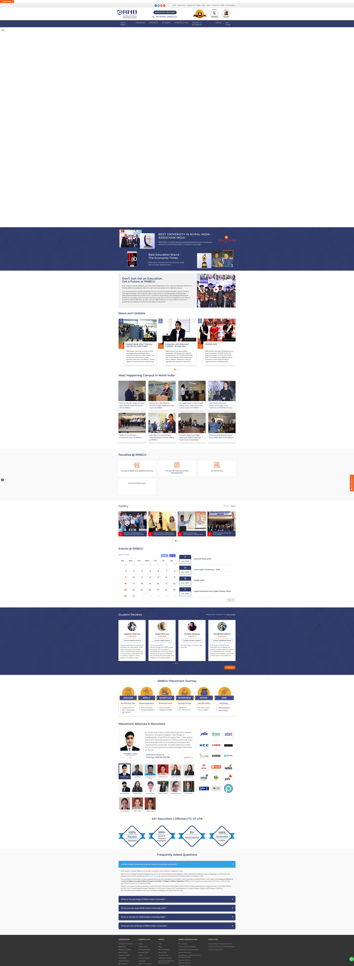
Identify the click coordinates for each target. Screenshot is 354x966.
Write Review (231, 614)
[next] (174, 555)
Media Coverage (163, 949)
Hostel (140, 944)
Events (140, 955)
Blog (203, 5)
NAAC (223, 5)
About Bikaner (123, 964)
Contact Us (215, 5)
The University (182, 944)
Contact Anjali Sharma (162, 640)
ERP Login (228, 24)
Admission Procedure (125, 944)
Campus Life (191, 5)
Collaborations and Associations (188, 949)
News (160, 944)
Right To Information (145, 964)
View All (231, 600)
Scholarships (122, 958)
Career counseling (184, 960)
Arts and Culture (143, 952)
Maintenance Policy (124, 949)
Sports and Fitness (144, 949)
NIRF (174, 5)
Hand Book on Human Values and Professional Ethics (189, 956)
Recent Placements (184, 952)
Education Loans (123, 955)
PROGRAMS (166, 23)
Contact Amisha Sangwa (192, 640)
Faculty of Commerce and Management (221, 946)
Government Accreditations (187, 946)
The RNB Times (163, 955)
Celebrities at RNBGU (165, 958)
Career (208, 5)
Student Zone (142, 946)
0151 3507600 (161, 17)
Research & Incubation (197, 24)
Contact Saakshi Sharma (132, 640)
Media (198, 5)
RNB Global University (152, 876)
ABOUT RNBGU (123, 24)
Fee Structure (122, 952)
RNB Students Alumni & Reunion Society (166, 962)
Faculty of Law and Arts (215, 949)
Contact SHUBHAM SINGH (222, 640)
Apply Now (122, 946)
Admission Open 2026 (165, 12)
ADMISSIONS (140, 23)
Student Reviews (123, 961)
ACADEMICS (153, 23)
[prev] (171, 555)
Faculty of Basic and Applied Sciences (220, 944)
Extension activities (184, 963)
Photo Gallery (162, 952)
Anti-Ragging (230, 5)
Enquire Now (352, 482)
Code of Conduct (144, 958)
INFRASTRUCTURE (181, 23)
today (164, 555)
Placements (181, 5)
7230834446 (172, 17)
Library (218, 23)
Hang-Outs (142, 961)
